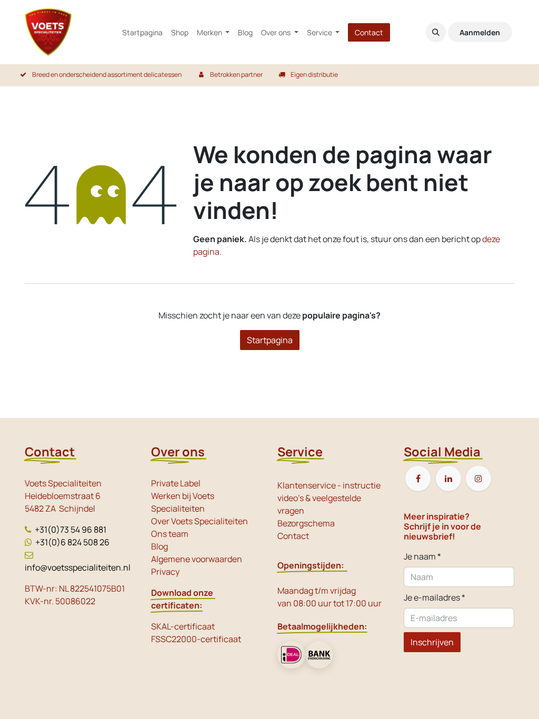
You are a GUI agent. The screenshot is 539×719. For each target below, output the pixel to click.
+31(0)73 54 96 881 (70, 529)
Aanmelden (480, 32)
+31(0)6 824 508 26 (72, 542)
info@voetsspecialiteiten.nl (78, 567)
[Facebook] (418, 478)
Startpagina (270, 340)
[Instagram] (478, 478)
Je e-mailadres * (434, 597)
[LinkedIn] (448, 478)
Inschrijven (432, 642)
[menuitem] (142, 32)
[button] (436, 32)
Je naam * (422, 556)
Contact (369, 32)
